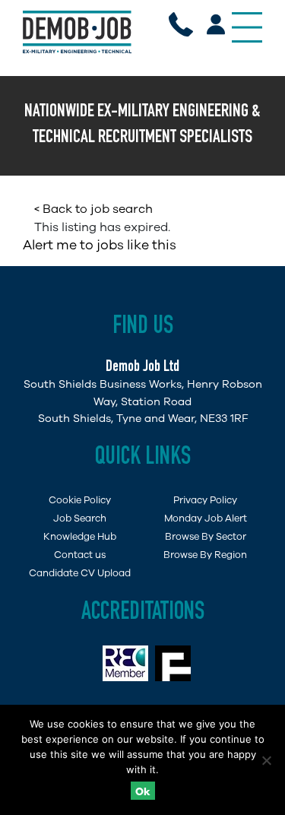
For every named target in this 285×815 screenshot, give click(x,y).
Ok (142, 792)
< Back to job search (93, 209)
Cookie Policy (80, 499)
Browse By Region (205, 554)
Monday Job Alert (205, 518)
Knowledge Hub (79, 536)
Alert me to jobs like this (99, 245)
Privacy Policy (205, 499)
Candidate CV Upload (80, 572)
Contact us (80, 554)
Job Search (79, 518)
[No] (266, 760)
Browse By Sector (205, 536)
